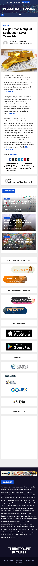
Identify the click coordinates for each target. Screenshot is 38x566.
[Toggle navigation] (20, 15)
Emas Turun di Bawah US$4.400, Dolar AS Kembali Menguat (18, 222)
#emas (25, 44)
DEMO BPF (11, 113)
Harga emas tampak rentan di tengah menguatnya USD (26, 166)
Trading (6, 25)
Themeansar (18, 562)
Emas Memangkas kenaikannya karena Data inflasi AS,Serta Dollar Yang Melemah (12, 167)
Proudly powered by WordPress (13, 560)
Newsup (29, 560)
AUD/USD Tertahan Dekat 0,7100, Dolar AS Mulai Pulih (18, 240)
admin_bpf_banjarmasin (19, 41)
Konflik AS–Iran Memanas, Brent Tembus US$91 (17, 202)
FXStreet (13, 154)
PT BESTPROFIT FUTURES (19, 8)
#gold (30, 44)
